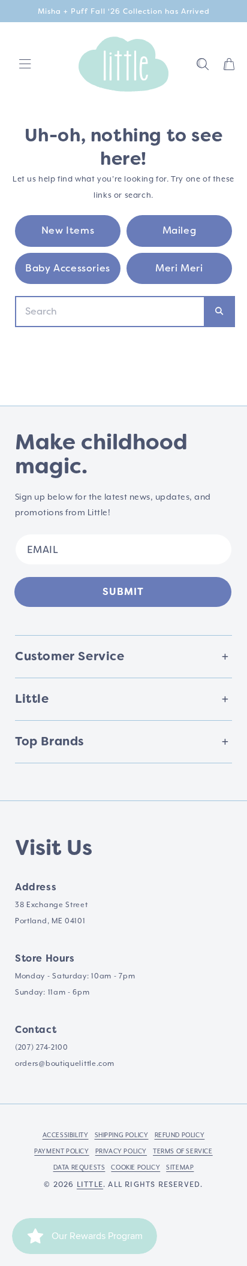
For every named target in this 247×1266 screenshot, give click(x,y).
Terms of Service (183, 1151)
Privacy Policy (121, 1151)
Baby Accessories (67, 268)
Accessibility (66, 1134)
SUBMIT (123, 591)
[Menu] (25, 64)
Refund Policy (180, 1134)
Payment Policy (61, 1151)
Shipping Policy (122, 1134)
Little (90, 1184)
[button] (202, 64)
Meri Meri (179, 268)
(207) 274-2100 (41, 1047)
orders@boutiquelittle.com (65, 1063)
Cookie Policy (135, 1167)
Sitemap (180, 1167)
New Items (67, 230)
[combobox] (110, 311)
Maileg (179, 230)
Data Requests (79, 1167)
